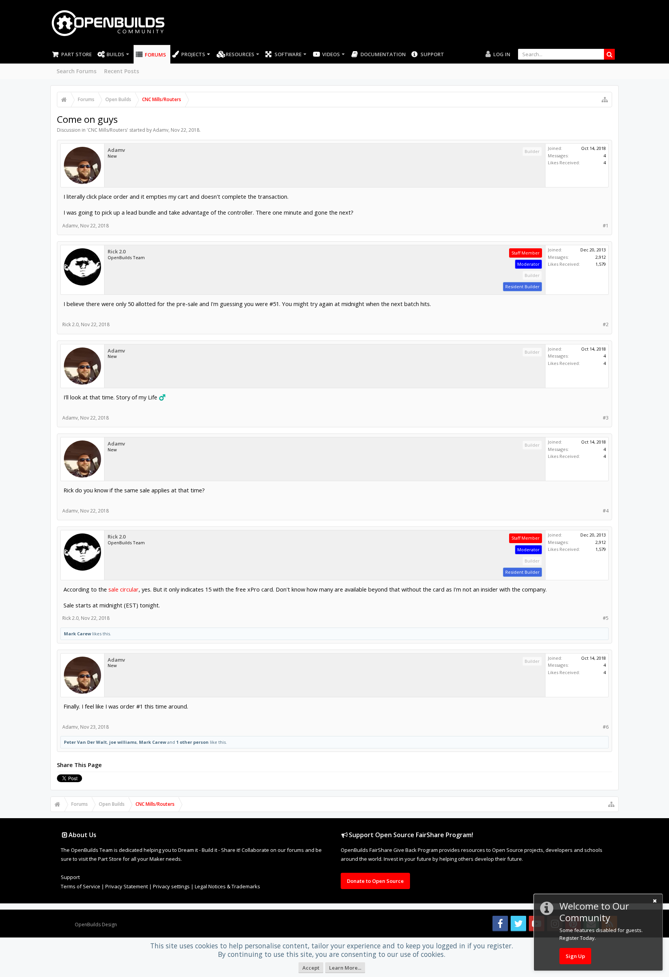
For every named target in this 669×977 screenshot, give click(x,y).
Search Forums (76, 71)
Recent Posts (121, 71)
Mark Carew (77, 633)
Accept (310, 967)
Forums (155, 54)
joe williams (123, 742)
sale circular (123, 589)
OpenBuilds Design (96, 924)
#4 (606, 511)
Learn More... (345, 967)
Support (432, 54)
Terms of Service (80, 886)
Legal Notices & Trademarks (227, 886)
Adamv (160, 130)
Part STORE (76, 54)
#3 (606, 418)
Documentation (383, 54)
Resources (240, 54)
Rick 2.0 (116, 251)
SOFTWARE (288, 54)
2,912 (600, 257)
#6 (606, 727)
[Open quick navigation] (605, 99)
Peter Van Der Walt (85, 742)
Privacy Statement (126, 886)
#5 (606, 618)
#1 (606, 226)
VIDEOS (331, 54)
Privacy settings (171, 886)
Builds (115, 54)
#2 (606, 324)
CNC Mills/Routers (107, 130)
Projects (193, 54)
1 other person (192, 742)
